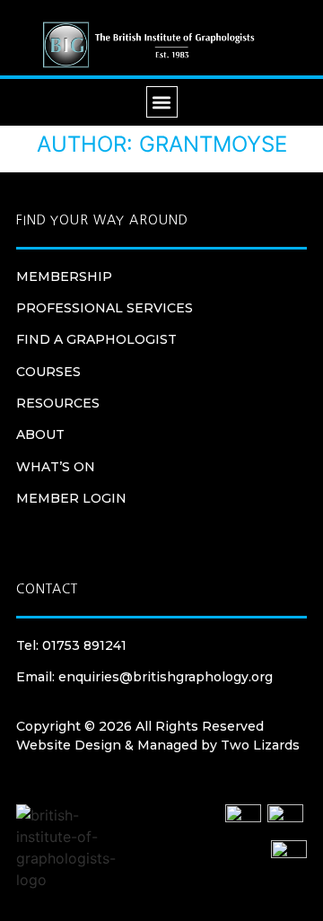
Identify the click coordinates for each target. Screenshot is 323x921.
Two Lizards (260, 745)
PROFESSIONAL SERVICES (104, 308)
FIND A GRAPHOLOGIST (96, 339)
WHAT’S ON (55, 467)
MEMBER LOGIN (71, 498)
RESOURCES (58, 403)
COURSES (48, 372)
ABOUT (40, 434)
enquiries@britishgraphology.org (165, 677)
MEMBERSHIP (64, 276)
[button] (162, 102)
